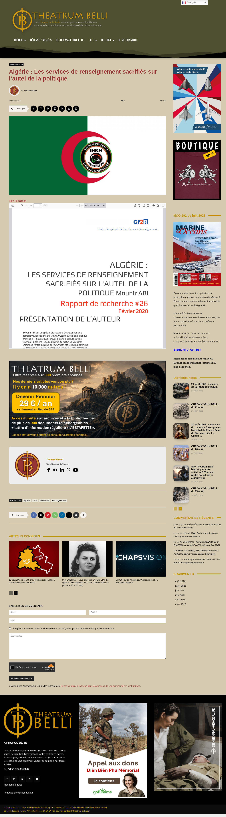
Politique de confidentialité (18, 792)
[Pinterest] (48, 109)
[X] (41, 109)
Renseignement (59, 500)
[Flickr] (55, 470)
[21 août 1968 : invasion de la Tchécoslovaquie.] (181, 391)
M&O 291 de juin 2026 (189, 215)
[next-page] (16, 593)
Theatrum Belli (31, 90)
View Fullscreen (17, 200)
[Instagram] (14, 779)
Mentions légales (13, 784)
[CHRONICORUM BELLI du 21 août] (181, 411)
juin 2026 (179, 590)
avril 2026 (180, 599)
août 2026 (180, 581)
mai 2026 (180, 595)
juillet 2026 (180, 585)
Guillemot (178, 550)
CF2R (35, 500)
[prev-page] (11, 593)
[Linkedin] (62, 109)
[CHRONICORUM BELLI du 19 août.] (181, 495)
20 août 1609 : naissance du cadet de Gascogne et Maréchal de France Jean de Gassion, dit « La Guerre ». (205, 430)
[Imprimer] (76, 109)
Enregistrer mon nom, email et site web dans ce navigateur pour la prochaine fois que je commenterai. (64, 628)
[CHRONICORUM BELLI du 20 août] (181, 453)
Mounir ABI (44, 500)
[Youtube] (75, 470)
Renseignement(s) (16, 64)
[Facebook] (34, 109)
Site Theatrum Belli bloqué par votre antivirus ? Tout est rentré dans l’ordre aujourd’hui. (202, 472)
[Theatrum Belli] (15, 90)
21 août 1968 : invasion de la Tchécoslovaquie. (204, 385)
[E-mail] (69, 109)
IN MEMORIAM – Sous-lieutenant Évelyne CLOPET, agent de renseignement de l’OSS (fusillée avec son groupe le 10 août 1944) (85, 583)
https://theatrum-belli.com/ (57, 464)
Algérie (27, 500)
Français (191, 2)
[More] (83, 515)
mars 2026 (180, 604)
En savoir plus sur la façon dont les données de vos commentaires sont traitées (100, 686)
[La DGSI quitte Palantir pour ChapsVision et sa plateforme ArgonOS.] (141, 559)
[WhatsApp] (55, 109)
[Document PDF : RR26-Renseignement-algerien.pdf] (87, 276)
